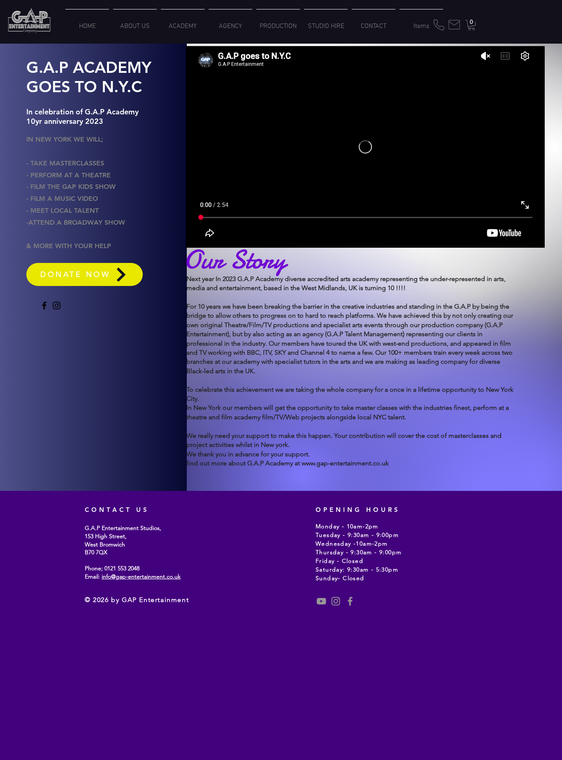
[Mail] (454, 25)
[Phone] (438, 25)
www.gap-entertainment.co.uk (345, 463)
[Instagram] (56, 305)
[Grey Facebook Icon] (350, 601)
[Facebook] (44, 305)
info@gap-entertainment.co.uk (141, 576)
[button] (471, 25)
